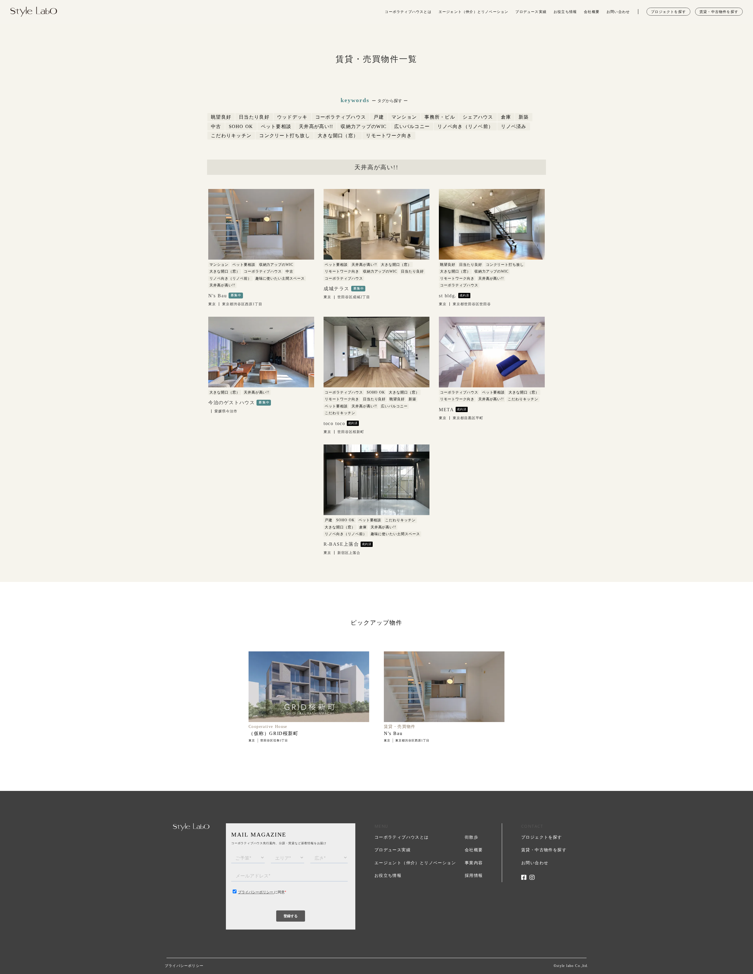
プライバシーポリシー (184, 966)
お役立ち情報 (565, 12)
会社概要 (591, 12)
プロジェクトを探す (668, 12)
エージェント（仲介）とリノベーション (474, 12)
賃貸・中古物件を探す (718, 12)
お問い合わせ (618, 12)
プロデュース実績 (531, 12)
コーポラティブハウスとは (408, 12)
